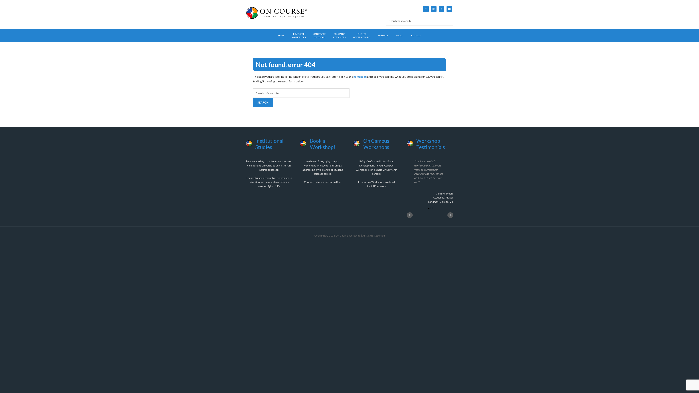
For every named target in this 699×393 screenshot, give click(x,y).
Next (450, 219)
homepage (360, 76)
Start (429, 213)
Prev (410, 219)
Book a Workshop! (322, 144)
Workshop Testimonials (430, 144)
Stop (431, 213)
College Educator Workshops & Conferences (277, 13)
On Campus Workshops (376, 144)
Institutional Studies (269, 144)
